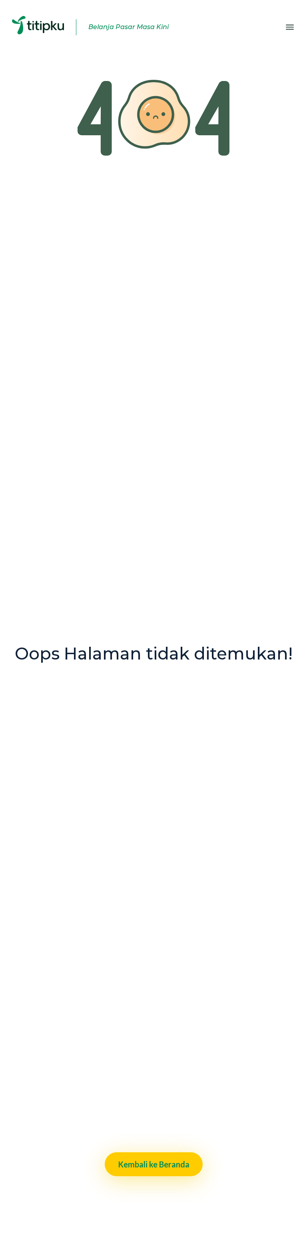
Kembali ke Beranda (153, 1164)
